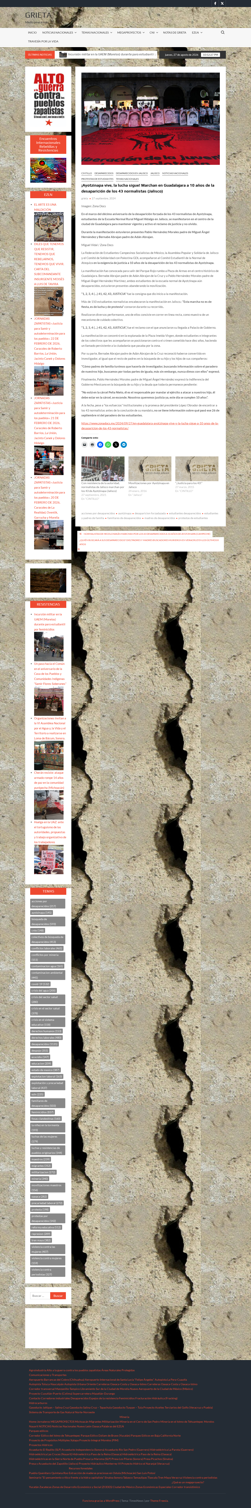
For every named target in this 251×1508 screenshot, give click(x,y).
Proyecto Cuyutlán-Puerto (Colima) (50, 1393)
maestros (41, 1159)
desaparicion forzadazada (150, 513)
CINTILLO (86, 173)
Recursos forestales (81, 1468)
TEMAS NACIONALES (95, 32)
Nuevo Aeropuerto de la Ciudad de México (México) (161, 1388)
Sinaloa (109, 1477)
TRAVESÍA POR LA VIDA (43, 41)
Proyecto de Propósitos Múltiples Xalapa (54, 1440)
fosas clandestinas (46, 1118)
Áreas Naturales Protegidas (118, 1370)
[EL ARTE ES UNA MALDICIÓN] (49, 226)
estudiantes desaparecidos (185, 513)
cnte (38, 930)
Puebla (33, 1473)
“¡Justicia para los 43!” (188, 483)
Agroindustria (37, 1370)
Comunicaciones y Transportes (47, 1375)
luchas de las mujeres (44, 1139)
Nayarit (33, 1426)
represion (41, 1233)
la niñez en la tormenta (45, 1127)
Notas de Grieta (174, 32)
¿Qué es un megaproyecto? (188, 1482)
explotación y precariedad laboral (47, 1085)
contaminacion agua (47, 966)
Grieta (38, 14)
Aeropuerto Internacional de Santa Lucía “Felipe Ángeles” (119, 1379)
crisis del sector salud (45, 999)
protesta (40, 1209)
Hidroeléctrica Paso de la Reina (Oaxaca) (97, 1454)
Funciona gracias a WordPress (101, 1500)
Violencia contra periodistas (200, 1477)
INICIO (32, 32)
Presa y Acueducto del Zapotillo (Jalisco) (53, 1463)
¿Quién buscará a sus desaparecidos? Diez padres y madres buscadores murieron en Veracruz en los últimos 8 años (149, 542)
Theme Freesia (159, 1500)
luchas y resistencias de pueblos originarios (47, 1150)
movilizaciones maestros (46, 1187)
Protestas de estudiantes (97, 178)
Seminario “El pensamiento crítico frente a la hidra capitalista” (66, 1477)
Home (32, 1421)
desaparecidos (44, 1044)
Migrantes (95, 1421)
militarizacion (43, 1172)
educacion (41, 1063)
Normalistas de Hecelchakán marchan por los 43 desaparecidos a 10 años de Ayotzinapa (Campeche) (147, 533)
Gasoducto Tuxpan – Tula (127, 1407)
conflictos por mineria (45, 957)
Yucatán (34, 1487)
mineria (40, 1178)
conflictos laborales (47, 948)
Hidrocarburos (38, 1403)
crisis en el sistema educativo (43, 1022)
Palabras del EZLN (113, 1426)
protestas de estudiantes (193, 518)
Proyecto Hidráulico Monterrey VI (100, 1463)
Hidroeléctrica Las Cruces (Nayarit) (50, 1454)
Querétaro (44, 1473)
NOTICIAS (45, 1426)
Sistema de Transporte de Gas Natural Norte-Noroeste (62, 1412)
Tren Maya (164, 1477)
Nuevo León (84, 1426)
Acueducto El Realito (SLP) (45, 1449)
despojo (40, 1050)
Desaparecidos (104, 173)
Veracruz (176, 1477)
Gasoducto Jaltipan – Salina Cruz (49, 1407)
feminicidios (43, 1112)
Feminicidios (127, 1398)
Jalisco (155, 173)
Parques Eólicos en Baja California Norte (156, 1435)
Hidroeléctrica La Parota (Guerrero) (172, 1449)
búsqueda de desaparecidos (44, 921)
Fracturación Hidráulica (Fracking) (156, 1398)
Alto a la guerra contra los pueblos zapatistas (74, 1370)
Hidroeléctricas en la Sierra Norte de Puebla (56, 1459)
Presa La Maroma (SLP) (97, 1459)
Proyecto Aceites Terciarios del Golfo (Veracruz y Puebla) (178, 1407)
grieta (84, 198)
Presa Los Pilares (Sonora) (127, 1459)
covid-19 (40, 984)
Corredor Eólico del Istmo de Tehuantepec (54, 1435)
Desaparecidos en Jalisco (132, 173)
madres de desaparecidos (160, 518)
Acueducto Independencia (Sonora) (83, 1449)
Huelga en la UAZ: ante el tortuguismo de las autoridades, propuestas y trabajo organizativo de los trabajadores (50, 832)
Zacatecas (45, 1487)
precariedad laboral (47, 1203)
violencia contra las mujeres (43, 1249)
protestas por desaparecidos (44, 1218)
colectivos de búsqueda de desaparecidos (47, 939)
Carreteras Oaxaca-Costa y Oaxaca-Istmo (121, 1384)
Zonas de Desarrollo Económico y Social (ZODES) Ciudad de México (93, 1487)
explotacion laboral (47, 1076)
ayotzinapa (124, 513)
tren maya (41, 1240)
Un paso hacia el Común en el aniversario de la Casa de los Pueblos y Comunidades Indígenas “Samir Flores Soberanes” (50, 673)
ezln (37, 1094)
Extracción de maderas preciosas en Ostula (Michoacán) (102, 1473)
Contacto (34, 1398)
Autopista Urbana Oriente (80, 1384)
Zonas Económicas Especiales (153, 1487)
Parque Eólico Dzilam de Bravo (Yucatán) (105, 1435)
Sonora (118, 1477)
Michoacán (81, 1421)
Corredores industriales (55, 1398)
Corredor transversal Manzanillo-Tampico (54, 1388)
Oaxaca (96, 1426)
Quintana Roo (59, 1473)
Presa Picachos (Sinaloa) (158, 1459)
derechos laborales (46, 1037)
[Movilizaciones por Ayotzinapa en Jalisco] (150, 468)
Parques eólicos (38, 1430)
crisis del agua (43, 990)
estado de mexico (45, 1070)
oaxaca (39, 1196)
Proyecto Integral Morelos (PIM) (98, 1440)
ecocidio (40, 1057)
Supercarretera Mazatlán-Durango (94, 1393)
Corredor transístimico (186, 1487)
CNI (152, 32)
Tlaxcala (152, 1477)
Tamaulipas (140, 1477)
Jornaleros (43, 1421)
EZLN (195, 32)
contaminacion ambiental (47, 975)
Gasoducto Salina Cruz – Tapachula (90, 1407)
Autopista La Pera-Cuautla (171, 1379)
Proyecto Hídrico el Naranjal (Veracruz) (145, 1463)
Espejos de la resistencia (103, 1398)
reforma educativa (46, 1227)
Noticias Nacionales (64, 1426)
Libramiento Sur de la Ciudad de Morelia (104, 1388)
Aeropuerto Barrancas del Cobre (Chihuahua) (56, 1379)
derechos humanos (46, 1031)
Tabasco (128, 1477)
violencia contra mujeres (47, 1260)
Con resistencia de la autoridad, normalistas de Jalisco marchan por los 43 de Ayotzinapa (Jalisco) (102, 487)
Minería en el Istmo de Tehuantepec (181, 1421)
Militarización (110, 1421)
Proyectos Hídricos (41, 1445)
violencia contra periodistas (42, 1272)
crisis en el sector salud (46, 1011)
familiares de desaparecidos (124, 518)
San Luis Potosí (146, 1473)
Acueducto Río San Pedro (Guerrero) (127, 1449)
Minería (124, 1417)
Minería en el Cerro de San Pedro (140, 1421)
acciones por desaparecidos (98, 513)
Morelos (209, 1421)
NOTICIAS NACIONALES (57, 32)
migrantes (41, 1165)
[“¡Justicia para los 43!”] (196, 468)
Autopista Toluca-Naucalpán (46, 1384)
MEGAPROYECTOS (129, 32)
